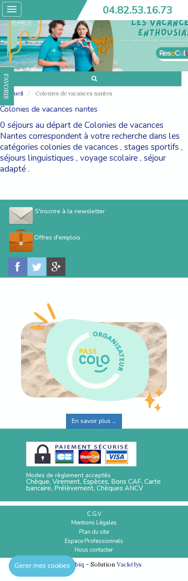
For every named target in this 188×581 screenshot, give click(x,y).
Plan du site (94, 532)
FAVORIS (6, 86)
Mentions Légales (94, 523)
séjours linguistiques (37, 158)
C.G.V (94, 514)
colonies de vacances (79, 147)
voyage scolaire (109, 158)
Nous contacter (94, 550)
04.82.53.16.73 (138, 10)
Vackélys (129, 564)
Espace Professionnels (94, 541)
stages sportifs (151, 147)
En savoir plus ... (94, 421)
